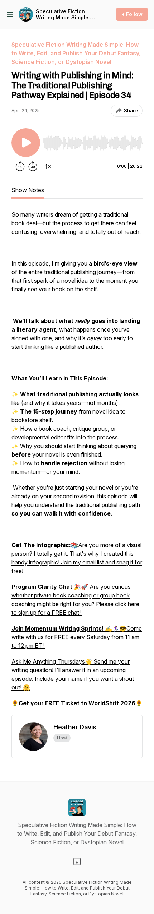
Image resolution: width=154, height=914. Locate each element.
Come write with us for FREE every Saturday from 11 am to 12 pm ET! (76, 637)
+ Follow (132, 14)
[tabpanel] (77, 462)
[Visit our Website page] (77, 861)
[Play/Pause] (25, 142)
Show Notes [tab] (27, 190)
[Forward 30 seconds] (33, 166)
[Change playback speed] (48, 166)
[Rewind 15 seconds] (20, 166)
